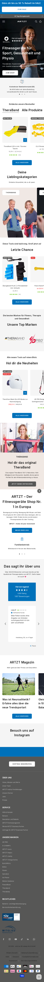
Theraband (6, 888)
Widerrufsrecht (11, 953)
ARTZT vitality (7, 856)
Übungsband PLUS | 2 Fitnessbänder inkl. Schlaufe (15, 287)
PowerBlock (6, 885)
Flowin (4, 870)
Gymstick (5, 874)
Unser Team (6, 786)
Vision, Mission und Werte (11, 782)
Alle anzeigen (22, 162)
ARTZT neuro (7, 849)
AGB (7, 957)
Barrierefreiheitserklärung (11, 907)
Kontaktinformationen (30, 957)
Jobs (4, 796)
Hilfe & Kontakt (7, 812)
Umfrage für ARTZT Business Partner (15, 830)
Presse (4, 800)
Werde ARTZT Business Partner (13, 826)
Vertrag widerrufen (22, 764)
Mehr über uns (22, 530)
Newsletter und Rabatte (10, 819)
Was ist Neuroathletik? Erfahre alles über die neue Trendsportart (16, 703)
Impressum (13, 961)
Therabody (6, 892)
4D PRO (5, 842)
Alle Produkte (32, 110)
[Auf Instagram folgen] (9, 939)
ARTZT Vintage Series (10, 860)
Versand (16, 957)
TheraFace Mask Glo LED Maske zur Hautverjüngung (15, 400)
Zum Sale (22, 9)
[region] (22, 85)
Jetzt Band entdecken (22, 484)
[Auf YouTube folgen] (16, 939)
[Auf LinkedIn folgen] (28, 939)
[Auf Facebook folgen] (3, 939)
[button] (5, 624)
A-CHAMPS (6, 846)
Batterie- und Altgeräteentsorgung (14, 904)
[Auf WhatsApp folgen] (34, 939)
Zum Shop (10, 73)
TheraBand (10, 110)
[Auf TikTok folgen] (22, 939)
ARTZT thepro (7, 853)
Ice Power (5, 877)
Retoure (5, 816)
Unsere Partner (7, 793)
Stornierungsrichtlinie (29, 961)
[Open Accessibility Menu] (39, 491)
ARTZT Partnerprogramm (11, 823)
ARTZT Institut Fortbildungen (12, 789)
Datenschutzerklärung (29, 953)
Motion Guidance (8, 881)
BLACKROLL (6, 863)
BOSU (4, 867)
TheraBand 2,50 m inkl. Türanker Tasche (15, 147)
